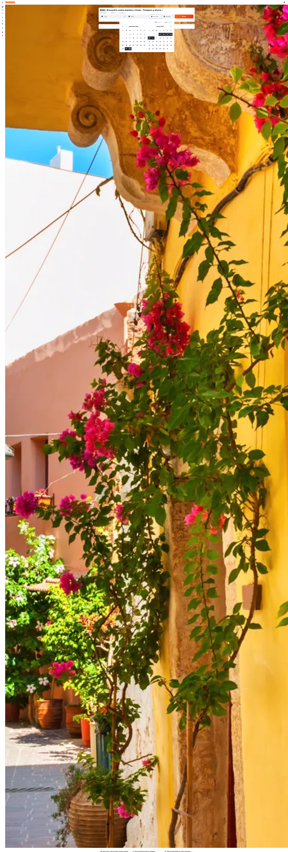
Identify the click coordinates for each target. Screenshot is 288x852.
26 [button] (140, 45)
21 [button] (122, 45)
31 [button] (167, 49)
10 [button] (133, 38)
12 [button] (140, 38)
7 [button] (122, 38)
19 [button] (140, 41)
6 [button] (144, 34)
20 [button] (144, 41)
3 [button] (133, 34)
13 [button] (144, 38)
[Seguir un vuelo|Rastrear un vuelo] (2, 20)
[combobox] (104, 13)
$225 (102, 10)
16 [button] (130, 41)
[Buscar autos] (2, 13)
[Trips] (2, 28)
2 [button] (163, 34)
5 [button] (140, 34)
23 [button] (130, 45)
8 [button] (126, 38)
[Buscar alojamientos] (2, 10)
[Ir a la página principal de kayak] (10, 2)
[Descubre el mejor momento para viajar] (2, 23)
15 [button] (126, 41)
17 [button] (133, 41)
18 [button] (137, 41)
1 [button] (126, 34)
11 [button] (137, 38)
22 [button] (126, 45)
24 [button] (133, 45)
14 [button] (122, 41)
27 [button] (144, 45)
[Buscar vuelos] (2, 6)
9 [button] (163, 38)
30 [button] (130, 49)
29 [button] (126, 49)
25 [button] (137, 45)
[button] (2, 2)
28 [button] (122, 49)
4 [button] (137, 34)
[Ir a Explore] (2, 17)
